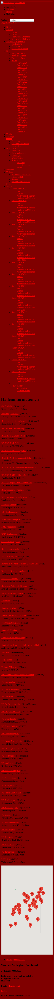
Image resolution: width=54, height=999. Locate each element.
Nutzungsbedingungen (15, 959)
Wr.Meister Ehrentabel (21, 181)
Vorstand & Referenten (21, 174)
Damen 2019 (22, 98)
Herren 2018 (22, 101)
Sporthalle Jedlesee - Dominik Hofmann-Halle (20, 645)
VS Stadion (6, 815)
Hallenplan (16, 146)
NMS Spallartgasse (9, 534)
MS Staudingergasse (9, 512)
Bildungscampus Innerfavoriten (14, 497)
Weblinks (10, 170)
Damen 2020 (22, 94)
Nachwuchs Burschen (21, 37)
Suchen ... (5, 20)
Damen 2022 (22, 84)
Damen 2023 (22, 79)
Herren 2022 (22, 82)
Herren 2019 (22, 96)
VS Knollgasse (7, 763)
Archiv (14, 60)
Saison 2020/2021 (19, 262)
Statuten (15, 179)
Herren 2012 (22, 129)
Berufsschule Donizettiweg (12, 428)
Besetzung (21, 162)
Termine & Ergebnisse (15, 41)
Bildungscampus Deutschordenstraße (16, 482)
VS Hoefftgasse (8, 756)
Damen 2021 (22, 89)
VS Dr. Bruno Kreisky (10, 704)
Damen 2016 (22, 113)
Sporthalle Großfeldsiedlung (13, 637)
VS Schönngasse (8, 800)
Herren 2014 (22, 120)
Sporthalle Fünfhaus (9, 630)
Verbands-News (23, 390)
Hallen (9, 139)
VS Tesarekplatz (8, 830)
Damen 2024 (22, 75)
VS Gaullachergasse (10, 734)
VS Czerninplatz (8, 682)
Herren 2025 (22, 67)
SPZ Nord (5, 652)
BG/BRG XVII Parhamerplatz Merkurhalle (19, 468)
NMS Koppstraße (8, 527)
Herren (14, 32)
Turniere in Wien (18, 58)
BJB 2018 (21, 310)
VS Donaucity (7, 697)
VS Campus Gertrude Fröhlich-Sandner (17, 674)
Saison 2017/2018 (19, 298)
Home (8, 27)
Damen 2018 (22, 103)
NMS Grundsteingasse (10, 519)
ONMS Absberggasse (10, 541)
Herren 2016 (22, 110)
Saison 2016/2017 (19, 312)
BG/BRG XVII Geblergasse (13, 443)
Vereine (9, 134)
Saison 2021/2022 (19, 248)
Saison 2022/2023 (19, 236)
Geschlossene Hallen (20, 143)
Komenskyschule (8, 505)
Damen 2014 (22, 122)
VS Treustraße (7, 837)
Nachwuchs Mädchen (21, 39)
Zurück (4, 991)
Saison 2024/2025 (19, 212)
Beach (9, 51)
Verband (9, 172)
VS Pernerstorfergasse (10, 770)
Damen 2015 (22, 117)
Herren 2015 (22, 115)
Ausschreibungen (19, 153)
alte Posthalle (6, 406)
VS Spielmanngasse (9, 807)
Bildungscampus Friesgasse (12, 490)
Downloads (11, 148)
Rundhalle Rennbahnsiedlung (13, 571)
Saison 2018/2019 (19, 286)
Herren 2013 (22, 124)
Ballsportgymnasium (9, 414)
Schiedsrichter (17, 160)
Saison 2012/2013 (19, 360)
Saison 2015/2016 (19, 324)
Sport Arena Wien (8, 608)
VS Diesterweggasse (10, 689)
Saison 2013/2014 (19, 348)
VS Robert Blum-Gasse (11, 793)
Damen (15, 34)
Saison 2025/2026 (19, 200)
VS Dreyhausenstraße (10, 711)
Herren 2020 (22, 91)
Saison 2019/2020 (19, 274)
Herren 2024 (22, 72)
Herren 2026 (22, 63)
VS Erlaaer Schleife (9, 726)
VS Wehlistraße (7, 844)
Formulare (16, 151)
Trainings (10, 136)
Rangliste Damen (19, 56)
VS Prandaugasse (8, 778)
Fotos (8, 184)
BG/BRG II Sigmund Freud (13, 436)
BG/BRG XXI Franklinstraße (13, 475)
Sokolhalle (5, 601)
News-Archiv (17, 386)
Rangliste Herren (19, 53)
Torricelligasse (7, 660)
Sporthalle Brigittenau (10, 623)
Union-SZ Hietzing (9, 667)
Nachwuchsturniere (20, 48)
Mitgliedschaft (17, 177)
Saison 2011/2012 (19, 371)
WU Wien (5, 859)
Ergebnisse (16, 46)
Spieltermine (17, 44)
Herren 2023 (22, 77)
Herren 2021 (22, 86)
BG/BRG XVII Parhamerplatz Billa (16, 458)
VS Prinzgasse (7, 785)
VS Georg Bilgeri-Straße (11, 741)
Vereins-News (22, 388)
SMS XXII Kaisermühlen (12, 593)
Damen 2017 (22, 108)
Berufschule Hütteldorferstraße (14, 421)
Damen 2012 (22, 132)
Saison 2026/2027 (19, 189)
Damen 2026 (22, 65)
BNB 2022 (21, 260)
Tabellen (9, 29)
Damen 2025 (22, 70)
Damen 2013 (22, 127)
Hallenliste (16, 141)
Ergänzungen (17, 158)
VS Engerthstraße (8, 719)
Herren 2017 (22, 105)
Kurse (19, 167)
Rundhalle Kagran (9, 556)
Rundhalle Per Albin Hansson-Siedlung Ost (19, 564)
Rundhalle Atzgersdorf (10, 549)
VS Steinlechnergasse (10, 822)
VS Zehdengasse (8, 852)
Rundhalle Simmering (10, 578)
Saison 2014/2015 (19, 336)
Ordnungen (16, 155)
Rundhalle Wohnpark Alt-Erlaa (14, 586)
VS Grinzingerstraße (9, 748)
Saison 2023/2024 (19, 224)
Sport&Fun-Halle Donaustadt (13, 615)
